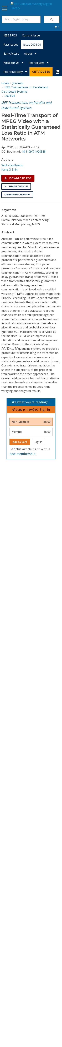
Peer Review (37, 63)
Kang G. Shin (9, 169)
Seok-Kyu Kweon (12, 165)
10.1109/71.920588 (34, 151)
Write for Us (11, 63)
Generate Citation (17, 194)
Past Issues (10, 44)
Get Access (41, 71)
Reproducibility (13, 72)
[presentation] (9, 349)
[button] (56, 27)
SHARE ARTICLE (18, 186)
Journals (18, 83)
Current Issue (31, 35)
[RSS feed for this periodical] (57, 71)
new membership (22, 454)
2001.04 (10, 96)
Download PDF (20, 178)
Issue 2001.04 (32, 44)
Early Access (11, 53)
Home (5, 83)
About (28, 53)
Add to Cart (20, 442)
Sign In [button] (45, 409)
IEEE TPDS (10, 35)
